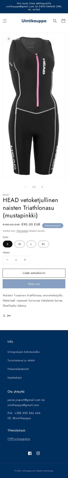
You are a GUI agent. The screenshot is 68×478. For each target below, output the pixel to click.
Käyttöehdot (15, 378)
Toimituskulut (22, 230)
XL (43, 244)
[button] (5, 21)
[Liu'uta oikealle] (42, 187)
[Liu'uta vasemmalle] (26, 187)
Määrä (6, 252)
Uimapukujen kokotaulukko (24, 352)
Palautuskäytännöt (18, 369)
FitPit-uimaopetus (19, 439)
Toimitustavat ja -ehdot (21, 360)
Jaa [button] (9, 315)
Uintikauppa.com (29, 471)
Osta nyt (34, 284)
